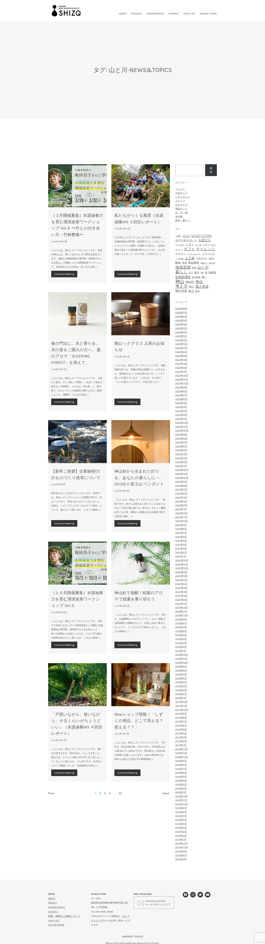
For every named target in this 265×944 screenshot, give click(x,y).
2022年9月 (181, 481)
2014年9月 (181, 851)
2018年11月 (181, 658)
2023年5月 (181, 450)
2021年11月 (181, 517)
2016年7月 (181, 768)
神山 (179, 281)
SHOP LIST (189, 13)
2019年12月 (181, 607)
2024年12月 (181, 375)
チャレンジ (205, 249)
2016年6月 (181, 772)
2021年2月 (181, 552)
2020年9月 (181, 572)
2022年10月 (181, 477)
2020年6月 (181, 583)
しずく (190, 244)
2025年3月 (181, 363)
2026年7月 (181, 312)
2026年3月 (181, 328)
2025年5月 (181, 355)
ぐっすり (179, 244)
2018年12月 (181, 654)
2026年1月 (181, 336)
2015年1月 (180, 839)
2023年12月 (181, 422)
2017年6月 (181, 725)
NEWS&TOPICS (155, 13)
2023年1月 (181, 465)
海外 (202, 273)
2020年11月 (181, 564)
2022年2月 (181, 505)
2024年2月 (181, 414)
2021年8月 (181, 528)
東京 (196, 272)
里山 (191, 291)
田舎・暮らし (182, 220)
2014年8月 (181, 855)
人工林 (190, 258)
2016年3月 (181, 784)
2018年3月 (181, 690)
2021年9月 (181, 524)
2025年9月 (181, 340)
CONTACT (53, 911)
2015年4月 (181, 827)
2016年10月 (181, 756)
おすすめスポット (186, 240)
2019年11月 (181, 611)
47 (120, 793)
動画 (178, 262)
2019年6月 (181, 631)
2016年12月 (181, 749)
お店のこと (181, 192)
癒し (204, 277)
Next (165, 793)
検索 (211, 170)
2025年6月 (181, 351)
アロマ (206, 245)
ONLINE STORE (208, 13)
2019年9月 (181, 619)
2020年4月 (181, 591)
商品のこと (181, 208)
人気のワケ (201, 258)
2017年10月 (181, 709)
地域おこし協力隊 (207, 263)
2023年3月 (181, 458)
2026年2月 (181, 332)
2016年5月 (181, 776)
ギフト (189, 249)
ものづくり (181, 204)
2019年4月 (181, 638)
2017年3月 (181, 737)
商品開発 (193, 262)
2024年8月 (181, 391)
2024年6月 (181, 399)
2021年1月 (180, 556)
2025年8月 (181, 343)
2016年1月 (180, 792)
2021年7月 (181, 532)
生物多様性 (183, 277)
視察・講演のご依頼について (64, 916)
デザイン (180, 253)
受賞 (184, 263)
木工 (191, 272)
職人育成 (202, 286)
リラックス (208, 253)
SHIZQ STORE (201, 236)
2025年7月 (181, 347)
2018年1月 (180, 697)
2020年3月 (181, 595)
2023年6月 (181, 446)
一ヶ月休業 (179, 259)
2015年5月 (181, 823)
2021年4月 (181, 544)
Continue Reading (64, 274)
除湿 (197, 291)
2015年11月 (181, 800)
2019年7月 (181, 627)
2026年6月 (181, 316)
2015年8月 (181, 811)
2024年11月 (181, 379)
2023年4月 (181, 454)
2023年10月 (181, 430)
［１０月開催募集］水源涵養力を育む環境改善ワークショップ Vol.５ (77, 599)
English (138, 936)
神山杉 (189, 282)
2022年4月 (181, 497)
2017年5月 (181, 729)
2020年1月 (181, 603)
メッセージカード (193, 254)
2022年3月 (181, 501)
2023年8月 (181, 438)
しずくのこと (182, 196)
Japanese (127, 936)
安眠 (194, 268)
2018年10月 (181, 662)
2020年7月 (181, 579)
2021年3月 (181, 548)
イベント (180, 189)
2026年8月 (181, 308)
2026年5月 (181, 320)
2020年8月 (181, 575)
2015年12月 (181, 796)
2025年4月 (181, 359)
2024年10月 (181, 383)
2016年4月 (181, 780)
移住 (199, 282)
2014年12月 (181, 843)
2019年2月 (181, 646)
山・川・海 (181, 212)
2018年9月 (181, 666)
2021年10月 (181, 520)
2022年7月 (181, 489)
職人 (191, 286)
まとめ (198, 245)
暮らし (181, 272)
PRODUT (52, 902)
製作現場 (181, 291)
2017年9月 (181, 713)
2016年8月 (181, 764)
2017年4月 (181, 733)
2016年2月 (181, 788)
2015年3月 (181, 831)
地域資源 (183, 267)
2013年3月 (181, 859)
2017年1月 (180, 745)
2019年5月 (181, 634)
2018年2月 (181, 693)
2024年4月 (181, 406)
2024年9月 (181, 387)
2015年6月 (181, 819)
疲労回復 (196, 277)
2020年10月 (181, 568)
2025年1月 (181, 371)
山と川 (203, 267)
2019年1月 (180, 650)
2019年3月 (181, 642)
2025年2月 (181, 367)
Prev (51, 793)
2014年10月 (181, 847)
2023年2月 (181, 461)
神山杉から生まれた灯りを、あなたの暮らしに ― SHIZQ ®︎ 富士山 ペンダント (139, 477)
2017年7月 (181, 721)
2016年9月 (181, 760)
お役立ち (205, 240)
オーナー (179, 249)
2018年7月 (181, 674)
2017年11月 (181, 705)
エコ (213, 244)
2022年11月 (181, 473)
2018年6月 (181, 678)
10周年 (178, 236)
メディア (180, 200)
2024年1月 (181, 418)
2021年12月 (181, 513)
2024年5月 (181, 402)
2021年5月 (181, 540)
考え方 (181, 286)
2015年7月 (181, 815)
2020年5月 (181, 587)
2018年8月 (181, 670)
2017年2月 (181, 741)
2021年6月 (181, 536)
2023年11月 (181, 426)
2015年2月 (181, 835)
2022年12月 (181, 469)
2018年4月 (181, 686)
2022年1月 (181, 509)
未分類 (179, 216)
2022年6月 (181, 493)
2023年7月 (181, 442)
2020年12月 (181, 560)
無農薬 (212, 272)
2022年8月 (181, 485)
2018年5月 (181, 682)
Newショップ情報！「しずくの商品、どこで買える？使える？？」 (138, 721)
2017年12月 (181, 701)
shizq (186, 236)
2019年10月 (181, 615)
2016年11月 (181, 752)
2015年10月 (181, 804)
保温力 (212, 258)
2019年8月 (181, 623)
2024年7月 (181, 395)
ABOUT (51, 898)
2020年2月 (181, 599)
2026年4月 (181, 324)
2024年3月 (181, 410)
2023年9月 (181, 434)
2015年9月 (181, 807)
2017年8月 (181, 717)
